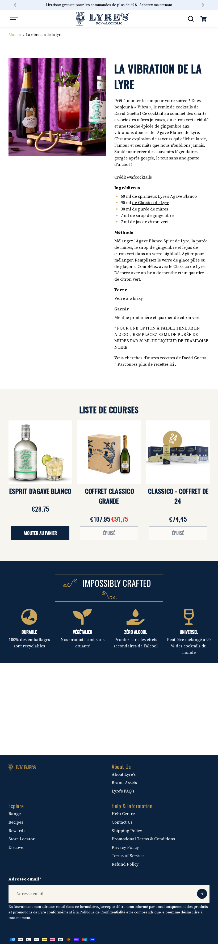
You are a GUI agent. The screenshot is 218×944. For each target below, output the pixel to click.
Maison (15, 34)
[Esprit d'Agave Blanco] (40, 452)
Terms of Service (128, 855)
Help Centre (123, 813)
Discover (17, 847)
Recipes (16, 822)
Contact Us (122, 822)
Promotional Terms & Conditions (143, 839)
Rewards (17, 830)
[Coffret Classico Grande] (109, 452)
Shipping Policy (127, 830)
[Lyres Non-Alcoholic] (102, 19)
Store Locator (22, 839)
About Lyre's (124, 774)
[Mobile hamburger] (14, 19)
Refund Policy (125, 864)
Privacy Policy (125, 847)
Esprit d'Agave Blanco (40, 491)
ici (172, 364)
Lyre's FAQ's (123, 791)
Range (15, 813)
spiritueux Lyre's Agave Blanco (167, 196)
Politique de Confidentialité (102, 912)
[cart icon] (203, 19)
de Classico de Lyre (150, 202)
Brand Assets (124, 782)
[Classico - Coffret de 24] (178, 452)
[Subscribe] (202, 894)
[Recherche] (190, 19)
